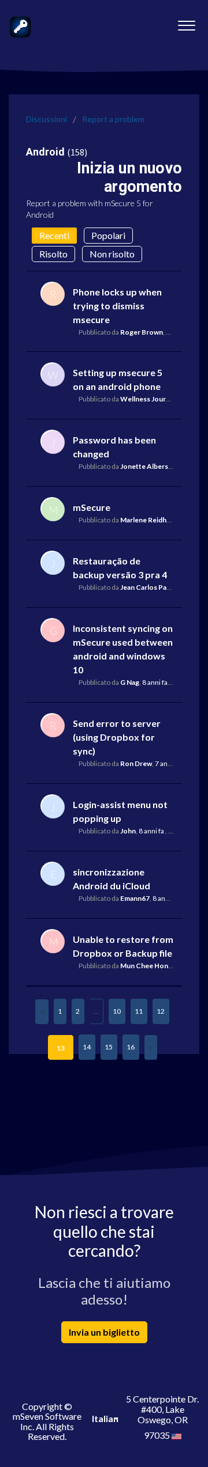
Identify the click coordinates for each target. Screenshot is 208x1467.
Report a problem (113, 119)
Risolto (53, 253)
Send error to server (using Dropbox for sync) (117, 737)
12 (161, 1011)
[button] (186, 22)
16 (131, 1047)
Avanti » (150, 1047)
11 (139, 1011)
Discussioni (46, 119)
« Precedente (42, 1011)
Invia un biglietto (104, 1331)
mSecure (91, 507)
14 (87, 1047)
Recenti (54, 235)
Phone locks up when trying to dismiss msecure (117, 305)
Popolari (108, 235)
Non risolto (112, 253)
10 (117, 1011)
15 (109, 1047)
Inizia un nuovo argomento (129, 177)
